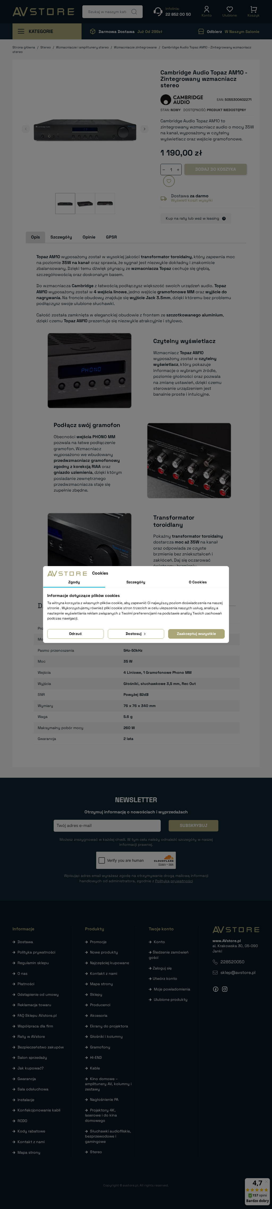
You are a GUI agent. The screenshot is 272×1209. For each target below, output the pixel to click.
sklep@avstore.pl (238, 972)
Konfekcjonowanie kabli (39, 1110)
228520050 (232, 961)
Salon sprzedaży (32, 1057)
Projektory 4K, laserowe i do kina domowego (101, 1115)
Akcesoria (98, 1015)
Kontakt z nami (31, 1141)
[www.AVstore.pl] (43, 11)
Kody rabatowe (31, 1131)
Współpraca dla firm (35, 1026)
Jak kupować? (31, 1068)
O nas (22, 973)
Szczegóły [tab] (61, 237)
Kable (95, 1068)
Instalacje (26, 1099)
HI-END (96, 1057)
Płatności (26, 983)
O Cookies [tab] (198, 582)
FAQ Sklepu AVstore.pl (37, 1015)
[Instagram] (225, 989)
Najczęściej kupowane (109, 962)
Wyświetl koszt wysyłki (191, 200)
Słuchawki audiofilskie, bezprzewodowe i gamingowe (108, 1136)
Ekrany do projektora (109, 1026)
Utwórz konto (165, 978)
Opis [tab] (35, 237)
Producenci (100, 1004)
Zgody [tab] (74, 582)
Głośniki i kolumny (106, 1036)
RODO (22, 1120)
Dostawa (25, 941)
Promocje (98, 941)
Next (144, 129)
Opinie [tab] (89, 237)
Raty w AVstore (31, 1036)
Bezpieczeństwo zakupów (41, 1047)
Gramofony (100, 1047)
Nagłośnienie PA (104, 1099)
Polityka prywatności (36, 952)
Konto (159, 941)
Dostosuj (134, 633)
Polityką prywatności (174, 880)
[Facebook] (215, 989)
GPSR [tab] (111, 237)
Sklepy (96, 994)
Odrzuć (75, 633)
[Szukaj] (134, 11)
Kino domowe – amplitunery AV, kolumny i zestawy (108, 1083)
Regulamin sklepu (33, 962)
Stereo (96, 1151)
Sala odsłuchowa (33, 1089)
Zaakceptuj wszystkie (196, 633)
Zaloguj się (162, 968)
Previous (26, 129)
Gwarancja (27, 1078)
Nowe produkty (104, 952)
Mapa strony (29, 1152)
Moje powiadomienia (172, 989)
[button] (207, 12)
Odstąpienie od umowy (38, 994)
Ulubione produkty (171, 999)
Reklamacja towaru (34, 1004)
